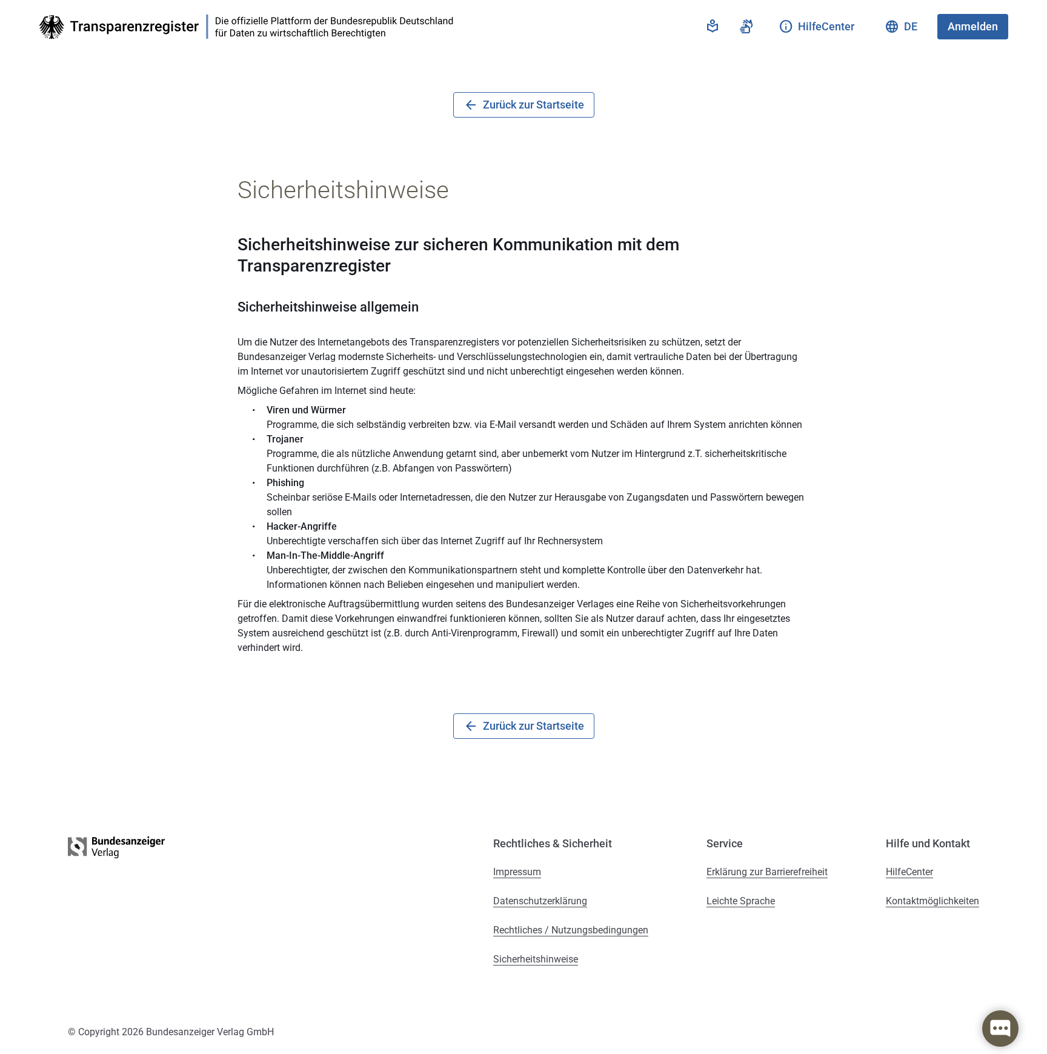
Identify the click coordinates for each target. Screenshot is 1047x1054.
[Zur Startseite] (249, 27)
